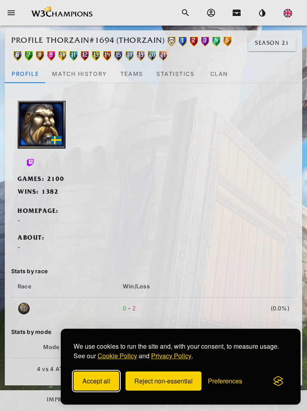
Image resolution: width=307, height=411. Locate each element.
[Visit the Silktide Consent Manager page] (278, 381)
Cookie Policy (117, 355)
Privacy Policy (171, 355)
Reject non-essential (163, 380)
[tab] (25, 73)
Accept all (96, 380)
